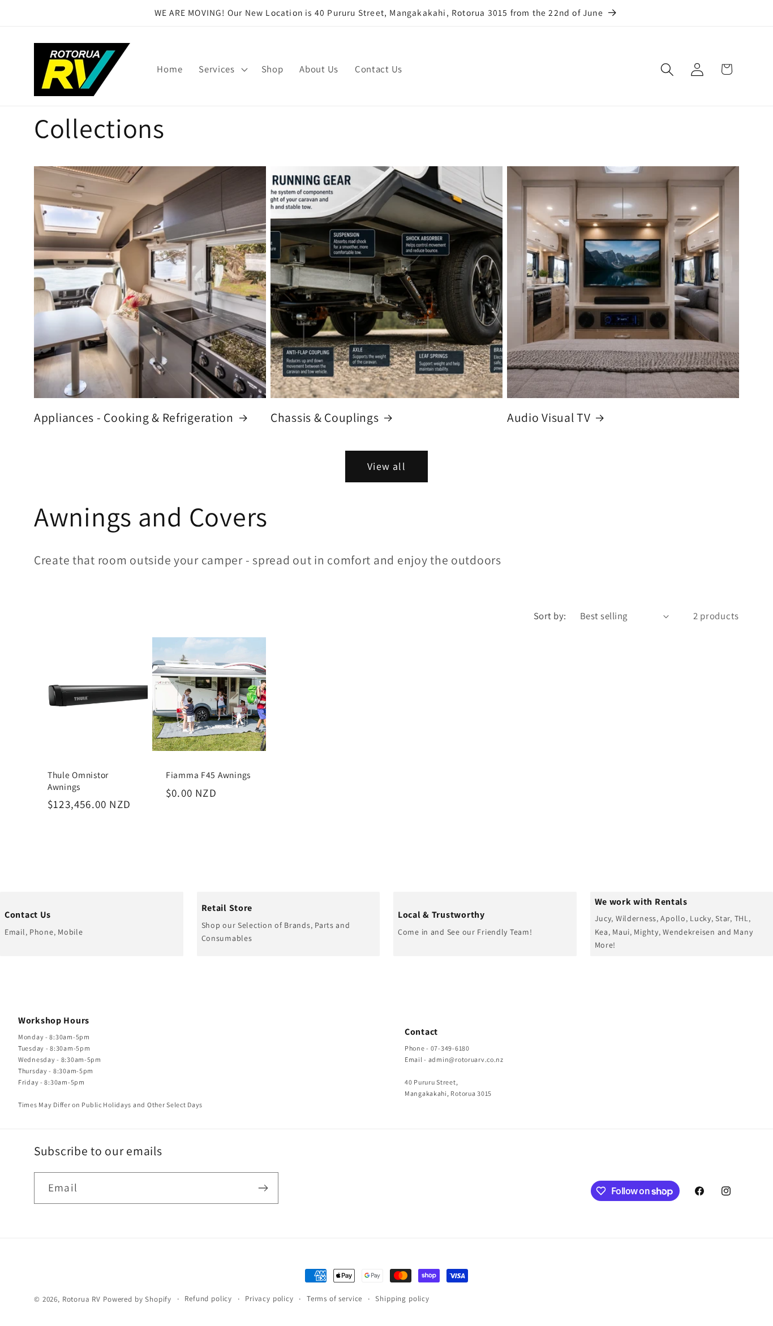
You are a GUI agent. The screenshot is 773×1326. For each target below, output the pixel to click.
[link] (91, 924)
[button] (222, 69)
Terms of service (334, 1298)
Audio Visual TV (549, 417)
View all (386, 466)
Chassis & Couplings (324, 417)
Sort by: (550, 616)
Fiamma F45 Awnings (208, 774)
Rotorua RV (81, 1299)
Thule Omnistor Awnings (78, 780)
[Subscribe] (263, 1188)
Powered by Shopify (137, 1299)
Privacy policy (269, 1298)
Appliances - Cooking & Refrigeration (134, 417)
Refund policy (208, 1298)
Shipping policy (402, 1298)
